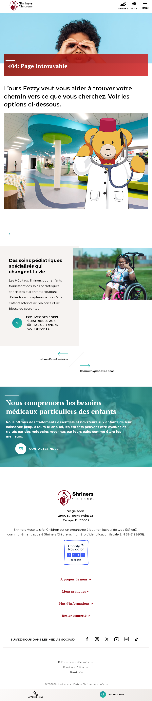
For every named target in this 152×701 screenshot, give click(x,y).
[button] (134, 6)
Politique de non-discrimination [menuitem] (76, 662)
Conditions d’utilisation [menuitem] (76, 667)
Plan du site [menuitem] (76, 672)
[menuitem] (76, 579)
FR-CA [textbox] (134, 8)
